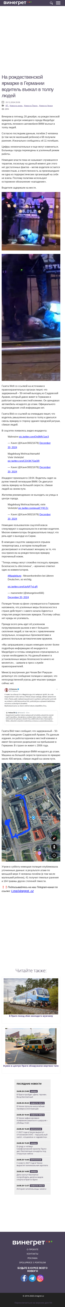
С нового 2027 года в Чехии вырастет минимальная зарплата (32, 1164)
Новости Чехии (46, 105)
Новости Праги (37, 1103)
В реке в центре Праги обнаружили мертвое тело (31, 1065)
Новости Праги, (31, 105)
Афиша (34, 1091)
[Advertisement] (32, 41)
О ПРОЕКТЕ (32, 1249)
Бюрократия (36, 1129)
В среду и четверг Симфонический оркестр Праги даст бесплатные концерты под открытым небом (31, 1150)
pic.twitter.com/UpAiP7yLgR (23, 586)
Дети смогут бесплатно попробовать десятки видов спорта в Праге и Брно (30, 1177)
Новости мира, (16, 105)
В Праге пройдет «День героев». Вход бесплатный (32, 1095)
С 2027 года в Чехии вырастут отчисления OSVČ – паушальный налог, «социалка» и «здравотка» (32, 1134)
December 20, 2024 (18, 597)
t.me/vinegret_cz (22, 891)
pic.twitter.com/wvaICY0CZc (33, 508)
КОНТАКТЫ (32, 1253)
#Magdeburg (14, 576)
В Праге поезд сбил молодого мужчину (31, 1015)
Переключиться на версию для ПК (33, 1302)
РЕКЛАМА (32, 1258)
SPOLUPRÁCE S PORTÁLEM (32, 1262)
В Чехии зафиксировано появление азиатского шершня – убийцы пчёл (32, 1120)
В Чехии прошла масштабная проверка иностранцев (30, 1107)
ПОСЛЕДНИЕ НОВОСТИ (29, 1083)
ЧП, (7, 105)
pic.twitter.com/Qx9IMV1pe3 (34, 436)
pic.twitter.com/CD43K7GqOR (24, 461)
